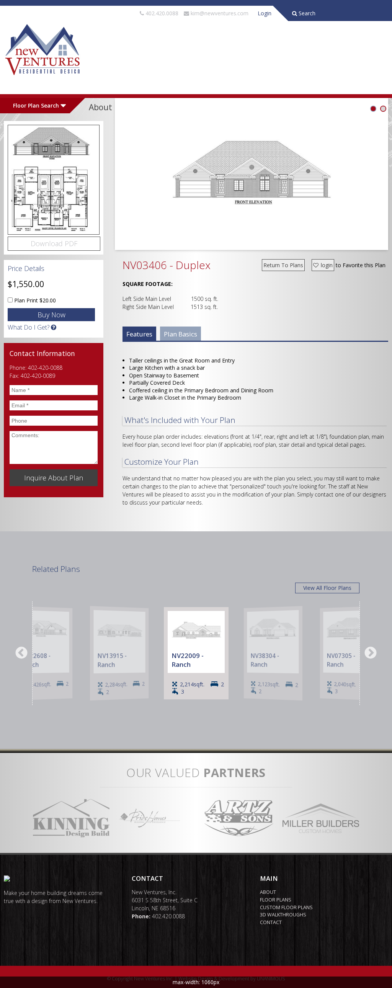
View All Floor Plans (327, 587)
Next (371, 653)
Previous (21, 653)
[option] (196, 653)
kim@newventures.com (219, 13)
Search (306, 13)
